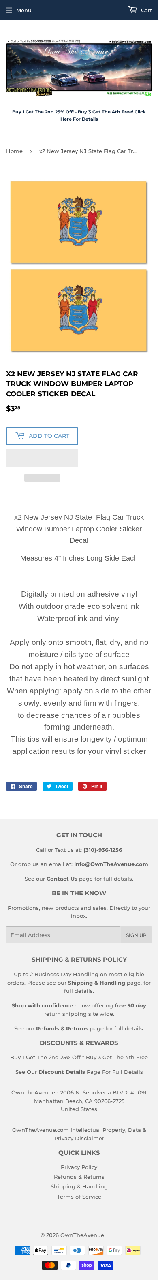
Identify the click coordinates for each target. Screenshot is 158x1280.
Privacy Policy (79, 1167)
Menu (24, 10)
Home (14, 151)
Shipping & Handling (79, 1186)
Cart (145, 10)
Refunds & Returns (79, 1176)
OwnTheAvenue (82, 1235)
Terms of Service (79, 1196)
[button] (42, 458)
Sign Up (136, 935)
